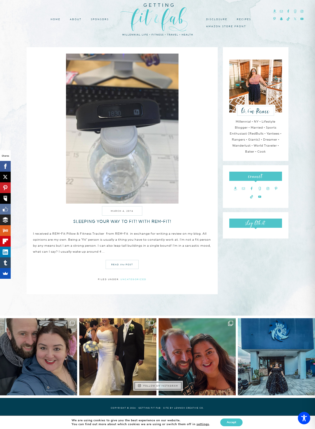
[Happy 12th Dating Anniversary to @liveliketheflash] (197, 356)
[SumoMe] (5, 273)
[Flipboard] (5, 241)
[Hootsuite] (5, 198)
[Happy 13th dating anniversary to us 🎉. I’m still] (38, 356)
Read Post (122, 264)
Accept (231, 422)
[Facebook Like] (5, 209)
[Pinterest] (5, 187)
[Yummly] (5, 230)
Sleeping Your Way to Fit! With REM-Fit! (122, 221)
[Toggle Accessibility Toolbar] (304, 418)
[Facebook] (5, 166)
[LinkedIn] (5, 252)
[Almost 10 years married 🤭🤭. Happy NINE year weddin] (117, 356)
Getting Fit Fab (157, 19)
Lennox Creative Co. (189, 408)
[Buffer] (5, 219)
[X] (5, 177)
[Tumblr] (5, 262)
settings (202, 424)
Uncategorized (133, 279)
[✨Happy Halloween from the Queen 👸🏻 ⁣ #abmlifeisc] (276, 356)
